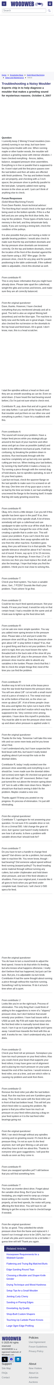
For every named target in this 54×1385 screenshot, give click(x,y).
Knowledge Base (16, 75)
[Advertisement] (27, 44)
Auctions (33, 1382)
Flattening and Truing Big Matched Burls (27, 1263)
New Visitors (35, 1368)
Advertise (33, 1377)
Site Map (6, 1368)
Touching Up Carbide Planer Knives (24, 1320)
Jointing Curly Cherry (17, 1296)
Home (4, 75)
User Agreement (37, 1342)
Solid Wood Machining (35, 75)
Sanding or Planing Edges (19, 1302)
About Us (33, 1373)
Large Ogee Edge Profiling (20, 1326)
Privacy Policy (36, 1351)
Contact (6, 1377)
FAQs (4, 1373)
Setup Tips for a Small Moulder (22, 1290)
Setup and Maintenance (14, 78)
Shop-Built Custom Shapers (20, 1314)
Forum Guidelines (38, 1347)
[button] (5, 1359)
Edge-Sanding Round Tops (20, 1269)
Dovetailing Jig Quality (18, 1308)
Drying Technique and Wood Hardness (26, 1285)
